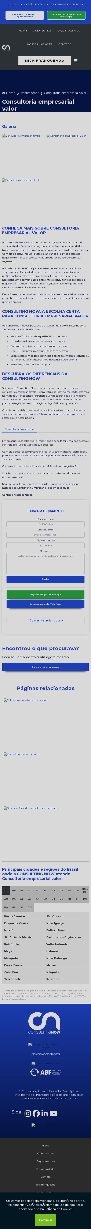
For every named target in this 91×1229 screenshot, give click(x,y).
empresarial (26, 242)
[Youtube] (54, 1113)
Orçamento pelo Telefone (45, 604)
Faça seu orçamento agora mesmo (24, 15)
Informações (29, 93)
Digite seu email (46, 530)
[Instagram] (28, 1113)
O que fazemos (68, 30)
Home (23, 30)
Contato (64, 44)
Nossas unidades (39, 44)
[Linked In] (44, 1113)
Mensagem (45, 551)
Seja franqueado (45, 60)
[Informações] (76, 60)
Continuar (45, 1220)
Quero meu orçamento (45, 667)
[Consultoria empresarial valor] (23, 155)
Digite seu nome (45, 519)
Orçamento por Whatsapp (45, 594)
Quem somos (42, 30)
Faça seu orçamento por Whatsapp (66, 15)
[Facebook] (36, 1113)
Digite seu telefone (46, 540)
